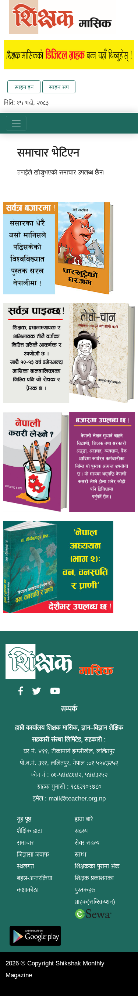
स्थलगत (25, 866)
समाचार (25, 842)
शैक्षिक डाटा (29, 830)
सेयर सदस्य (87, 842)
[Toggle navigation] (16, 123)
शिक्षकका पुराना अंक (97, 866)
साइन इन (24, 87)
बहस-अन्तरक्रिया (34, 878)
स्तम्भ (80, 854)
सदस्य (81, 830)
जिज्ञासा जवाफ (33, 854)
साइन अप (59, 87)
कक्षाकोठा (28, 889)
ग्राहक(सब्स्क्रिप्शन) (95, 901)
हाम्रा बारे (84, 819)
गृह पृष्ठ (24, 819)
